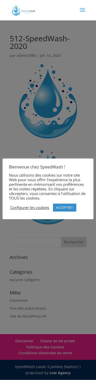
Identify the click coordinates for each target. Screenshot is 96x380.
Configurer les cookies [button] (29, 207)
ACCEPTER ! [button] (64, 207)
